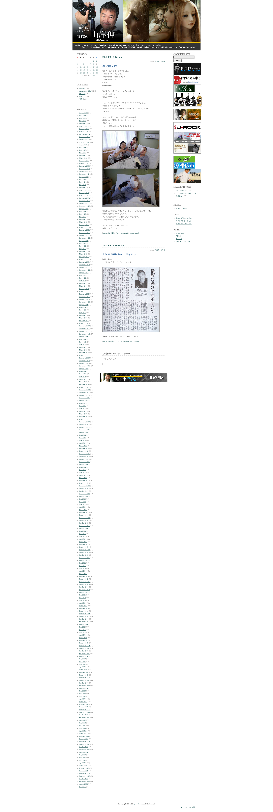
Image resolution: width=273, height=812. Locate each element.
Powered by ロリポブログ (182, 241)
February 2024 (84, 193)
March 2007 (83, 733)
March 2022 (83, 254)
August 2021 (83, 272)
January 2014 (83, 515)
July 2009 (82, 659)
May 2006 (82, 760)
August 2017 (83, 400)
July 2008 (82, 691)
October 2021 (83, 267)
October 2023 (83, 203)
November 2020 (84, 297)
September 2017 (84, 398)
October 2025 (83, 139)
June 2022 (82, 246)
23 (97, 70)
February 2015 (84, 480)
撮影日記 (82, 88)
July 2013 (82, 531)
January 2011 (83, 611)
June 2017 (82, 406)
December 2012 (84, 549)
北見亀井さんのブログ (184, 223)
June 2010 (82, 630)
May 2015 (82, 472)
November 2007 (84, 712)
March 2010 (83, 638)
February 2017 (84, 416)
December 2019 (84, 326)
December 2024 (84, 166)
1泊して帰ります (182, 190)
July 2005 (82, 787)
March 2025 (83, 158)
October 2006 (83, 747)
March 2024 (83, 190)
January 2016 (83, 451)
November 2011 (84, 584)
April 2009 (82, 667)
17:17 (117, 233)
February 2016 (84, 448)
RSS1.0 (178, 236)
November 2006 (84, 744)
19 (84, 70)
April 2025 (82, 155)
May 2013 (82, 536)
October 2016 (83, 427)
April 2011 (82, 603)
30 (97, 73)
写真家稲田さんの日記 (184, 218)
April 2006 (82, 763)
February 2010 (84, 640)
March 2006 (83, 765)
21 (90, 70)
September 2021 (84, 270)
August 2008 (83, 688)
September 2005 (84, 781)
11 (81, 67)
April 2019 (82, 347)
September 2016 (84, 430)
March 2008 (83, 701)
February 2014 (84, 512)
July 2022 (82, 243)
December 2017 (84, 390)
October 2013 (83, 523)
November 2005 (84, 776)
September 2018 (84, 366)
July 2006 (82, 755)
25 (81, 73)
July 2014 (82, 499)
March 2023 (83, 222)
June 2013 (82, 534)
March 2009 (83, 669)
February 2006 (84, 768)
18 (81, 70)
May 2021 (82, 280)
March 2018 (83, 382)
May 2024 (82, 185)
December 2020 (84, 294)
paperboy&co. (137, 804)
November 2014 (84, 488)
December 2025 (84, 134)
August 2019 (83, 336)
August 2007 (83, 720)
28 (90, 73)
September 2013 (84, 526)
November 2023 (84, 201)
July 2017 (82, 403)
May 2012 (82, 568)
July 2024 (82, 179)
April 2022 (82, 251)
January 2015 (83, 483)
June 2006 (82, 757)
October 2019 (83, 331)
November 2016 (84, 424)
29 (94, 73)
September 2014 (84, 494)
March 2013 (83, 542)
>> (94, 75)
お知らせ (82, 94)
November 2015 (84, 456)
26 (84, 73)
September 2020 (84, 302)
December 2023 (84, 198)
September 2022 (84, 238)
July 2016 (82, 435)
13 (87, 67)
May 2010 (82, 632)
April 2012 (82, 571)
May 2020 (82, 312)
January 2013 (83, 547)
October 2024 (83, 171)
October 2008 (83, 683)
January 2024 (83, 195)
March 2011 (83, 605)
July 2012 (82, 563)
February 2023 (84, 225)
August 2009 (83, 656)
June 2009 (82, 661)
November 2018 (84, 360)
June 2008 (82, 693)
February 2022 (84, 257)
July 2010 (82, 627)
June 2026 (82, 118)
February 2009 (84, 672)
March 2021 (83, 286)
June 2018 (82, 374)
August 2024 (83, 177)
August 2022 (83, 241)
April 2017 (82, 411)
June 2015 (82, 470)
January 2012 (83, 579)
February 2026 (84, 129)
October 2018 (83, 363)
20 (87, 70)
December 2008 (84, 677)
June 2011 (82, 597)
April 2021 (82, 283)
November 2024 (84, 169)
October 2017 (83, 395)
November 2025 (84, 137)
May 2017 (82, 408)
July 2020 (82, 307)
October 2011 (83, 587)
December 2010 (84, 613)
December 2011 (84, 582)
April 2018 (82, 379)
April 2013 (82, 539)
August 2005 (83, 784)
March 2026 (83, 126)
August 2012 (83, 560)
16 (97, 67)
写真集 (81, 99)
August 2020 (83, 305)
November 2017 (84, 392)
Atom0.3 (179, 239)
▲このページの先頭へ (188, 807)
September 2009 (84, 653)
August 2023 (83, 209)
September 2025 (84, 142)
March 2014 (83, 510)
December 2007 (84, 709)
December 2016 (84, 422)
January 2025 (83, 163)
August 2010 (83, 624)
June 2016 (82, 438)
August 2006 (83, 752)
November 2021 (84, 264)
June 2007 (82, 725)
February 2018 (84, 384)
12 (84, 67)
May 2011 (82, 600)
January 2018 (83, 387)
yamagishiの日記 (85, 91)
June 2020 (82, 310)
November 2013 (84, 520)
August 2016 (83, 432)
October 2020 (83, 299)
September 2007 (84, 717)
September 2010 (84, 621)
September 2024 (84, 174)
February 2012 (84, 576)
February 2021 (84, 289)
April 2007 (82, 731)
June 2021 (82, 278)
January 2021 (83, 291)
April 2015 (82, 475)
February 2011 (84, 608)
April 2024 (82, 187)
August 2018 (83, 368)
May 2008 (82, 696)
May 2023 (82, 217)
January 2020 (83, 323)
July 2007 (82, 723)
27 (87, 73)
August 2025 (83, 145)
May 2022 (82, 249)
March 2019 (83, 350)
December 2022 (84, 230)
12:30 (117, 341)
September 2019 (84, 334)
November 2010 (84, 616)
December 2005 (84, 773)
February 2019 (84, 352)
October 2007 (83, 715)
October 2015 (83, 459)
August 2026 (83, 113)
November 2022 (84, 233)
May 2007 (82, 728)
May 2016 (82, 440)
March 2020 (83, 318)
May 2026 (82, 121)
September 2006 (84, 749)
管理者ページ (180, 233)
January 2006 (83, 771)
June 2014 (82, 502)
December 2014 (84, 486)
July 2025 (82, 147)
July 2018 (82, 371)
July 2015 (82, 467)
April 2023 (82, 219)
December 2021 (84, 262)
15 (94, 67)
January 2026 (83, 131)
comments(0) (125, 233)
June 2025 (82, 150)
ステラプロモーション (184, 221)
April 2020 (82, 315)
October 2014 (83, 491)
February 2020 (84, 320)
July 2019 (82, 339)
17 (77, 70)
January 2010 (83, 643)
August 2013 (83, 528)
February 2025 (84, 161)
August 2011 (83, 592)
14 (90, 67)
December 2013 (84, 518)
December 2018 (84, 358)
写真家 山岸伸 (160, 61)
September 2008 (84, 685)
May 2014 (82, 504)
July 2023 (82, 211)
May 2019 (82, 344)
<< (82, 75)
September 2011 (84, 590)
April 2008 (82, 699)
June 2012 (82, 566)
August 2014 (83, 496)
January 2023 (83, 227)
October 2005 (83, 779)
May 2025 (82, 153)
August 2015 (83, 464)
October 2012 (83, 555)
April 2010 (82, 635)
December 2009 (84, 645)
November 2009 (84, 648)
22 (94, 70)
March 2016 (83, 446)
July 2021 (82, 275)
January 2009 (83, 675)
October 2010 (83, 619)
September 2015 (84, 462)
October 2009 (83, 651)
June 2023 (82, 214)
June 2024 (82, 182)
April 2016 (82, 443)
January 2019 (83, 355)
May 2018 (82, 376)
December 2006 (84, 741)
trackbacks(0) (134, 233)
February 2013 (84, 544)
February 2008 (84, 704)
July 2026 (82, 115)
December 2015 (84, 454)
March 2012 (83, 574)
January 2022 (83, 259)
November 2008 (84, 680)
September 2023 (84, 206)
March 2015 (83, 478)
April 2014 (82, 507)
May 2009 (82, 664)
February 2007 (84, 736)
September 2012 (84, 558)
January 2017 (83, 419)
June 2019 (82, 342)
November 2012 (84, 552)
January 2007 (83, 739)
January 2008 (83, 707)
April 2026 (82, 123)
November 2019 (84, 328)
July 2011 (82, 595)
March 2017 (83, 414)
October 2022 (83, 235)
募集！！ (82, 96)
